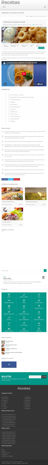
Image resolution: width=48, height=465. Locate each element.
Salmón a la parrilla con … (8, 201)
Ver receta (7, 342)
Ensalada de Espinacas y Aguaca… (9, 441)
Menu (4, 6)
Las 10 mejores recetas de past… (9, 416)
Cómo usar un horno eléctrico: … (9, 424)
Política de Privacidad (16, 463)
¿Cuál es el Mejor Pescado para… (9, 426)
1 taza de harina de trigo (15, 99)
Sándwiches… (29, 398)
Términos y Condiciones (6, 463)
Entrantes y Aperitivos (39, 319)
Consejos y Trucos (6, 452)
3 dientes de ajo (13, 111)
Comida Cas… (6, 398)
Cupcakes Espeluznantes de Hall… (9, 435)
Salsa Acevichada (9, 341)
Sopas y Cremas (24, 325)
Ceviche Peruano (6, 222)
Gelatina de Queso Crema (11, 344)
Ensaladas (39, 330)
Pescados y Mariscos (8, 24)
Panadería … (28, 408)
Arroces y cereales (24, 296)
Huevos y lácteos (9, 330)
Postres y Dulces (39, 302)
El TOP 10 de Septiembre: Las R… (9, 414)
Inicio (27, 16)
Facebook (5, 179)
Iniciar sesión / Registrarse (7, 456)
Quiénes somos (25, 463)
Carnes (24, 302)
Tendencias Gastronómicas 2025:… (9, 417)
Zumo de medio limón (14, 118)
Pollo (24, 308)
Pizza (39, 296)
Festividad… (5, 397)
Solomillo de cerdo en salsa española (13, 352)
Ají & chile (9, 319)
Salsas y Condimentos (24, 319)
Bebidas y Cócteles (39, 308)
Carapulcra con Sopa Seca (11, 348)
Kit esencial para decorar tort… (8, 421)
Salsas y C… (5, 406)
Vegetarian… (28, 397)
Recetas (31, 16)
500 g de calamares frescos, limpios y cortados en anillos (22, 97)
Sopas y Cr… (28, 403)
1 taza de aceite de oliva (15, 116)
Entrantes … (28, 405)
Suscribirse (44, 376)
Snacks (9, 296)
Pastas (39, 313)
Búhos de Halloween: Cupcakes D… (9, 437)
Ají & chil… (28, 406)
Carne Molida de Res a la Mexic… (9, 440)
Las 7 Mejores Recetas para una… (9, 419)
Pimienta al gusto (13, 104)
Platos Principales (24, 330)
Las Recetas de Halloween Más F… (9, 422)
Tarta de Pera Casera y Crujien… (9, 443)
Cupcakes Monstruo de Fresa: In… (9, 432)
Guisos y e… (5, 400)
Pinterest (17, 179)
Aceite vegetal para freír (15, 106)
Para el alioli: (12, 109)
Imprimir (42, 47)
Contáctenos (4, 454)
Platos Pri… (5, 402)
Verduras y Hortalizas (9, 313)
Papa (9, 325)
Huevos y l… (28, 402)
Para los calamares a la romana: (16, 94)
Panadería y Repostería (24, 313)
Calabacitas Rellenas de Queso (8, 438)
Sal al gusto (12, 102)
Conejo (38, 325)
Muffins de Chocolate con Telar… (9, 433)
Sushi (9, 308)
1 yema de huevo (13, 114)
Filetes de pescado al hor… (32, 201)
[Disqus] (24, 250)
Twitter (11, 179)
